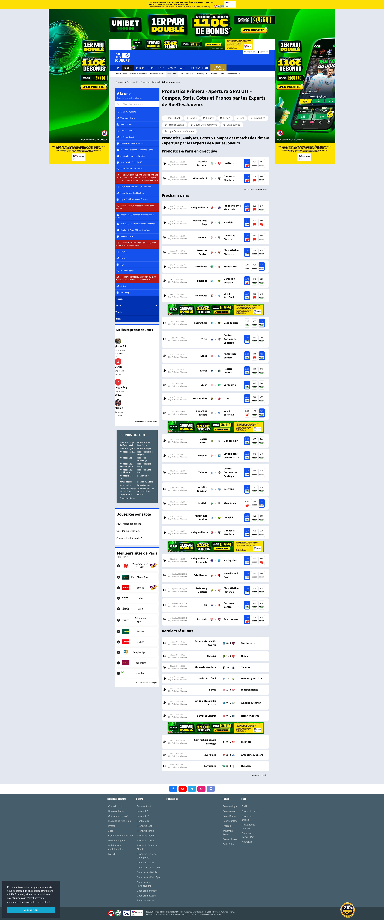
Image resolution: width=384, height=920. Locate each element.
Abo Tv (172, 68)
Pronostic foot (144, 826)
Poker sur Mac (230, 821)
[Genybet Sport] (137, 652)
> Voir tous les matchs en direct (255, 189)
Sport (128, 68)
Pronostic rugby (145, 835)
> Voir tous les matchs (259, 775)
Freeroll (227, 826)
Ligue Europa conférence (180, 131)
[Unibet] (137, 598)
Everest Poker (230, 839)
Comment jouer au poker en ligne (145, 490)
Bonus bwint (125, 485)
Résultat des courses (248, 826)
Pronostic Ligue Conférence (126, 471)
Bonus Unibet (143, 475)
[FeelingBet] (137, 662)
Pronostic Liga (126, 457)
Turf (151, 68)
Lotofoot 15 (143, 816)
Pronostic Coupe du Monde (147, 847)
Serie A (226, 118)
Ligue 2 (210, 118)
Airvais (119, 408)
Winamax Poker (228, 832)
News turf (247, 842)
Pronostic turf (249, 811)
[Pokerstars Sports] (137, 620)
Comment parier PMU (248, 835)
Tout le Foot (173, 118)
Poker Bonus (229, 816)
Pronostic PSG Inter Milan (143, 444)
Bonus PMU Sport (145, 481)
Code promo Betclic (147, 872)
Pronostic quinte (247, 818)
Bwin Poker (229, 844)
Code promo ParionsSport (144, 884)
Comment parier (145, 862)
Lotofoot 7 (142, 811)
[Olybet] (137, 641)
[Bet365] (137, 631)
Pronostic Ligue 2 (144, 448)
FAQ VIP (112, 854)
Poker (140, 68)
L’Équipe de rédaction (119, 821)
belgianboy (121, 387)
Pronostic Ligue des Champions (147, 856)
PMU (244, 806)
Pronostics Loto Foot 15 (127, 477)
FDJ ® (161, 68)
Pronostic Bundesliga (142, 459)
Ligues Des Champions (205, 125)
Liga (241, 118)
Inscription (250, 52)
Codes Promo (126, 494)
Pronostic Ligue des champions (126, 465)
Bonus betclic (126, 481)
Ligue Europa (233, 125)
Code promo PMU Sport (149, 877)
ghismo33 (120, 346)
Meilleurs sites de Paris (137, 553)
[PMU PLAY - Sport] (137, 577)
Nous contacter (116, 811)
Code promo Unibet (147, 891)
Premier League (175, 125)
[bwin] (137, 608)
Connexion (264, 52)
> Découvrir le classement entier (145, 421)
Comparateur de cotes (148, 867)
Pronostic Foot (132, 435)
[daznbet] (137, 673)
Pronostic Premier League (145, 453)
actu (183, 68)
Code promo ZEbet (146, 896)
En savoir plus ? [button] (41, 902)
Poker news (229, 811)
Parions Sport (144, 806)
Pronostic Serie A (127, 451)
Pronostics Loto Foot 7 (144, 471)
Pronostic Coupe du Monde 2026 (127, 444)
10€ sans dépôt (199, 68)
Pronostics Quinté (127, 498)
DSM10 (118, 367)
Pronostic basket (146, 840)
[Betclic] (137, 587)
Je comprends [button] (31, 910)
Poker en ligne (230, 806)
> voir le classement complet (146, 682)
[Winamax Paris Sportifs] (137, 565)
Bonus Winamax (144, 485)
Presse (111, 826)
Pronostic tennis (145, 831)
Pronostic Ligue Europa (144, 465)
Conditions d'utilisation (120, 835)
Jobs (110, 831)
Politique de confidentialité (116, 847)
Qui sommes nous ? (118, 816)
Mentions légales (117, 840)
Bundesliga (259, 118)
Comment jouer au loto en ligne (128, 490)
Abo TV (140, 494)
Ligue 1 (193, 118)
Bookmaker (143, 821)
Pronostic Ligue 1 (127, 448)
